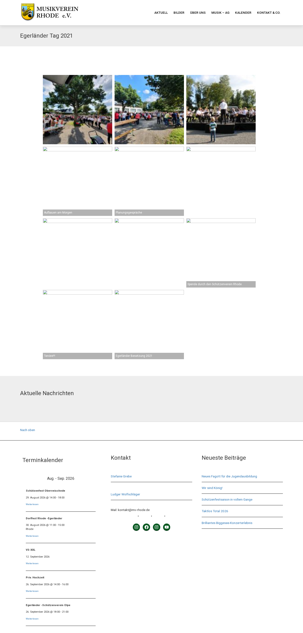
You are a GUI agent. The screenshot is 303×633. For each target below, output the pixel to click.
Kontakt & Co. (269, 12)
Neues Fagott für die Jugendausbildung (229, 476)
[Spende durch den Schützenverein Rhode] (221, 253)
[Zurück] (30, 478)
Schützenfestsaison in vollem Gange (227, 499)
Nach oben (27, 430)
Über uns (198, 12)
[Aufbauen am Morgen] (77, 181)
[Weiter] (91, 478)
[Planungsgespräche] (149, 181)
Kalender (243, 12)
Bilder (179, 12)
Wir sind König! (212, 488)
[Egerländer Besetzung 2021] (149, 324)
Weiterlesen (32, 504)
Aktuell (161, 12)
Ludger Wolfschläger (125, 494)
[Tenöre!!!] (77, 324)
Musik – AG (220, 12)
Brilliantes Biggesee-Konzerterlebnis (227, 523)
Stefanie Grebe (121, 476)
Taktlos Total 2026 (215, 511)
